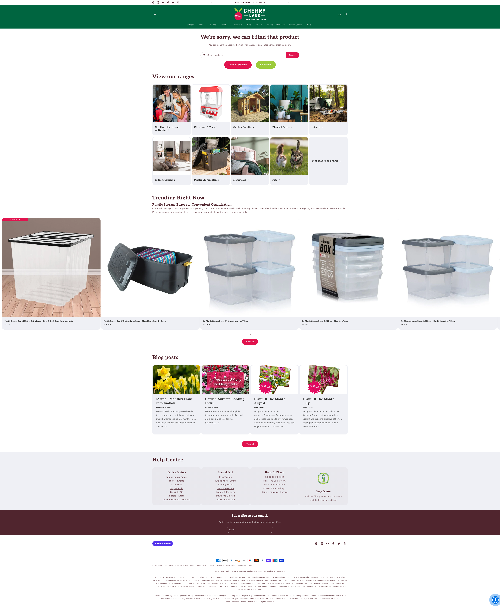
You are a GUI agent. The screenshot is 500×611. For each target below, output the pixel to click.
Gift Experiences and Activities (167, 129)
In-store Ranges (177, 496)
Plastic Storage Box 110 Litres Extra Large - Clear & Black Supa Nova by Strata (39, 321)
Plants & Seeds (280, 127)
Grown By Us (176, 492)
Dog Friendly (176, 488)
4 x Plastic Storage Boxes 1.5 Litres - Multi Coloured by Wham (428, 321)
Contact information (245, 565)
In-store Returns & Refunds (176, 499)
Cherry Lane (162, 565)
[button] (155, 14)
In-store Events (176, 481)
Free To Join (225, 477)
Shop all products (238, 65)
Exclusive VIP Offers (225, 481)
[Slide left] (244, 334)
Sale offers (266, 65)
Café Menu (176, 484)
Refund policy (190, 565)
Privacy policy (202, 565)
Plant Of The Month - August (271, 401)
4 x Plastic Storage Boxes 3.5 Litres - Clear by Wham (325, 321)
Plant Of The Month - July (320, 401)
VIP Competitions (225, 488)
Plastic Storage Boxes (206, 180)
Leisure (316, 127)
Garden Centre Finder (177, 477)
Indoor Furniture (165, 180)
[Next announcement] (288, 2)
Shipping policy (230, 565)
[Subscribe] (270, 530)
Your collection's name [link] (325, 161)
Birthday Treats (225, 484)
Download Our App (225, 496)
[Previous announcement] (212, 2)
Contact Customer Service (274, 492)
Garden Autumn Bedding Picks (224, 401)
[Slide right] (256, 334)
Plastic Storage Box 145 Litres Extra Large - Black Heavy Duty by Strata (135, 321)
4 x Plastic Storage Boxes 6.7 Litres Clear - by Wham (225, 321)
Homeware (239, 180)
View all (250, 342)
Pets (274, 180)
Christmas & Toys (204, 127)
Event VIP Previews (225, 492)
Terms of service (216, 565)
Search (292, 55)
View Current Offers (225, 499)
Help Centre (167, 460)
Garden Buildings (243, 127)
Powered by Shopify (175, 565)
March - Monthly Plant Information (174, 401)
